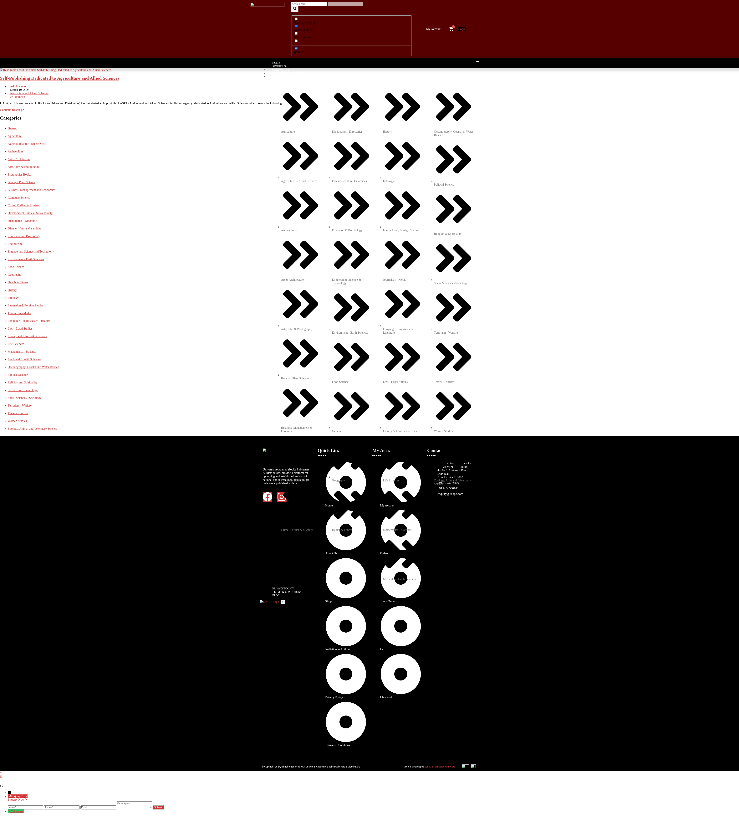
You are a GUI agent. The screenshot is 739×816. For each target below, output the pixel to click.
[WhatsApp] (9, 811)
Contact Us (280, 69)
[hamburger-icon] (477, 61)
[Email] (98, 807)
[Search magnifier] (294, 9)
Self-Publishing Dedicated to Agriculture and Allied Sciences (59, 78)
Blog (276, 595)
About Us (279, 66)
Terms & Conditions (287, 592)
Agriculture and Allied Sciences (29, 93)
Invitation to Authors (288, 73)
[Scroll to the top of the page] (1, 772)
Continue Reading (12, 109)
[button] (434, 29)
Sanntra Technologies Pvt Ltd (440, 766)
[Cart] (451, 29)
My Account (433, 29)
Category (279, 76)
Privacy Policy (283, 588)
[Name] (26, 807)
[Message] (135, 807)
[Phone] (62, 807)
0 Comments (17, 96)
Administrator (18, 86)
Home (276, 62)
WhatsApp (17, 811)
